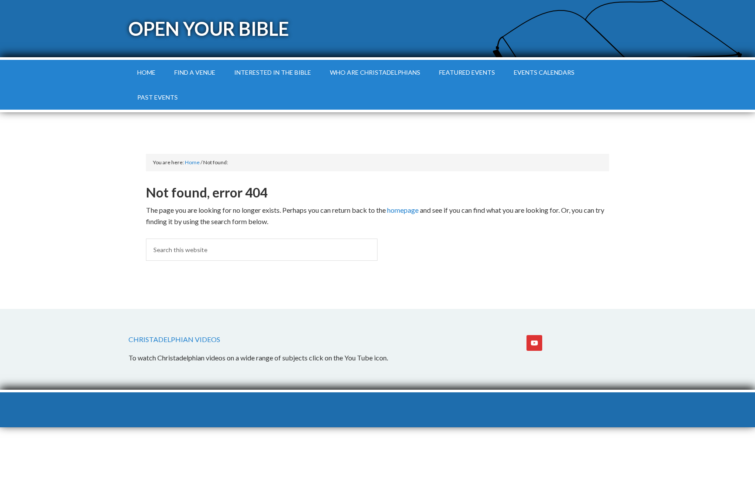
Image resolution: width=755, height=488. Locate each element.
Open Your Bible (208, 28)
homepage (403, 210)
